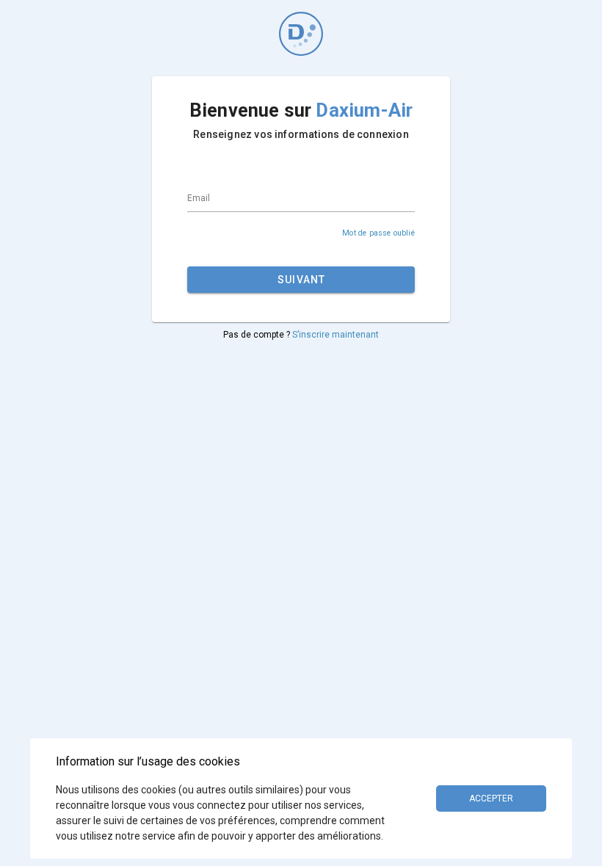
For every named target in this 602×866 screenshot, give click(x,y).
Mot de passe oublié (378, 233)
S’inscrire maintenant (335, 335)
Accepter (491, 798)
